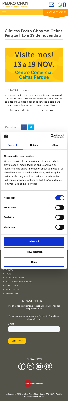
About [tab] (55, 145)
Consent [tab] (12, 145)
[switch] (59, 207)
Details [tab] (34, 145)
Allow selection (34, 251)
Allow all (34, 241)
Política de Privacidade (48, 316)
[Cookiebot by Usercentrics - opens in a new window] (50, 136)
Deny (34, 262)
